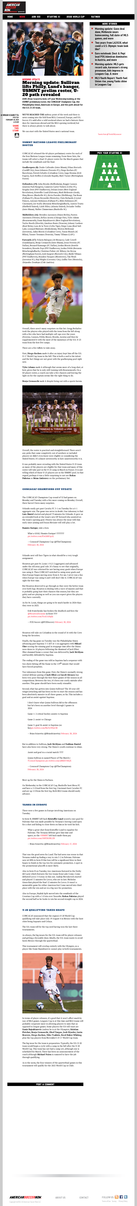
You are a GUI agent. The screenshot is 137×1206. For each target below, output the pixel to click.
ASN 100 (36, 17)
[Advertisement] (77, 7)
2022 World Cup (76, 17)
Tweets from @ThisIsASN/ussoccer (109, 134)
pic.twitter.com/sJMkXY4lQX (58, 760)
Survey (114, 1201)
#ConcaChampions (36, 760)
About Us (60, 1197)
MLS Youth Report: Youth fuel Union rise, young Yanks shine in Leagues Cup (111, 81)
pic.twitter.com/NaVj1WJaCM (44, 727)
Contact (84, 1197)
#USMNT (44, 835)
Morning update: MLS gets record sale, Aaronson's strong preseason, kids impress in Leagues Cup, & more (111, 68)
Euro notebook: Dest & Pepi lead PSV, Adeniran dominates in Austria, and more (111, 56)
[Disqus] (45, 1123)
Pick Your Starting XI (109, 153)
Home (10, 17)
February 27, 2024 (69, 843)
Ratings (95, 17)
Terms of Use (106, 1201)
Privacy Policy (123, 1201)
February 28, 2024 (36, 544)
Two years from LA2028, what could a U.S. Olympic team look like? (111, 46)
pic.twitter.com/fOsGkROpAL (41, 536)
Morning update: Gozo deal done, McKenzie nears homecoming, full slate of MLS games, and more (111, 33)
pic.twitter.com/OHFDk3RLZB (41, 838)
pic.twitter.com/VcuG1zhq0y (40, 616)
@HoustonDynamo (36, 613)
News (22, 17)
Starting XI (53, 17)
